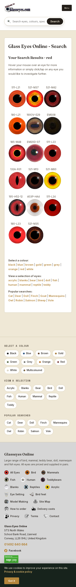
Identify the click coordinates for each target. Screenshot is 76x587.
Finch (34, 295)
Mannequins (57, 295)
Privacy (14, 516)
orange (13, 269)
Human (22, 396)
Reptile (52, 396)
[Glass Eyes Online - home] (17, 8)
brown (29, 264)
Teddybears (54, 479)
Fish (9, 396)
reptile (37, 284)
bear (33, 280)
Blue (28, 353)
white (30, 269)
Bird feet (41, 494)
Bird (50, 388)
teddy (47, 284)
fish (54, 280)
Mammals (53, 472)
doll (47, 280)
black (11, 264)
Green (13, 361)
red (22, 269)
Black (13, 353)
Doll (26, 295)
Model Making (19, 501)
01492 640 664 (15, 544)
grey (57, 264)
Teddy (10, 405)
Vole (51, 300)
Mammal (37, 396)
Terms (34, 516)
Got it (11, 580)
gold (39, 264)
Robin (19, 300)
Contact (54, 516)
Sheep (41, 300)
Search (55, 21)
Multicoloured (34, 370)
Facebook (15, 550)
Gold (60, 353)
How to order (18, 508)
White (13, 370)
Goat (43, 295)
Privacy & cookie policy (18, 571)
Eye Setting (17, 494)
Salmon (30, 300)
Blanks (25, 388)
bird (40, 280)
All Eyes (15, 472)
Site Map (44, 501)
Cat (10, 295)
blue (20, 264)
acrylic (12, 280)
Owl (10, 300)
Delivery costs (46, 508)
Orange (46, 361)
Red (62, 361)
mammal (25, 284)
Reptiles (35, 487)
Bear (38, 388)
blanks (23, 280)
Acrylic (11, 388)
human (12, 284)
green (47, 264)
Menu (66, 7)
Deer (18, 295)
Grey (29, 361)
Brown (44, 353)
